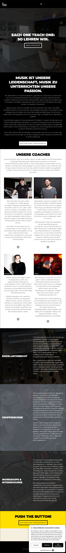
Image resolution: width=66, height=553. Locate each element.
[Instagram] (18, 247)
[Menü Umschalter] (41, 4)
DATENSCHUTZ (28, 549)
